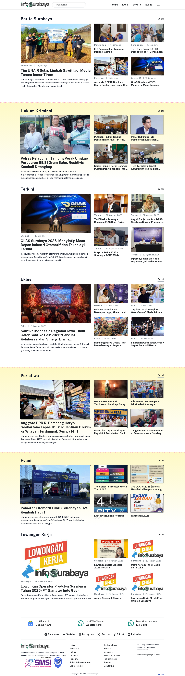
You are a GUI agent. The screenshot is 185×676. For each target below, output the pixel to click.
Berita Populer (76, 666)
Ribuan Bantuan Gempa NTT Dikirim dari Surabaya (147, 403)
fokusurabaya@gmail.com (148, 655)
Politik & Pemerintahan (80, 662)
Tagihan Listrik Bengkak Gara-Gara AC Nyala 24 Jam (146, 311)
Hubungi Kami (110, 659)
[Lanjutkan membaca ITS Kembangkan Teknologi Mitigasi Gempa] (111, 32)
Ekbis (125, 4)
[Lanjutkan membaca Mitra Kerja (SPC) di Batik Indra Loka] (147, 548)
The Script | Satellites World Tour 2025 (110, 488)
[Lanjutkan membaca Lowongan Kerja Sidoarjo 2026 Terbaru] (111, 548)
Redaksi (107, 648)
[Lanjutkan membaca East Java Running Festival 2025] (111, 503)
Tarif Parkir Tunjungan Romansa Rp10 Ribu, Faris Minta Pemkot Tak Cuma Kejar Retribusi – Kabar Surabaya (108, 221)
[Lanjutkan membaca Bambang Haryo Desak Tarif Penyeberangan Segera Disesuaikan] (111, 326)
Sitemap (107, 662)
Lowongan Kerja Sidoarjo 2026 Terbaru (108, 566)
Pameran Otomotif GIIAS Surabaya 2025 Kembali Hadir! (54, 510)
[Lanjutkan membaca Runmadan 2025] (147, 503)
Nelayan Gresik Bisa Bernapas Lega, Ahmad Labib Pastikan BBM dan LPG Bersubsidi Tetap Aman (110, 311)
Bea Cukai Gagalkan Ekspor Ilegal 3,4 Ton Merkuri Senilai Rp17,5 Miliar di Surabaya (110, 432)
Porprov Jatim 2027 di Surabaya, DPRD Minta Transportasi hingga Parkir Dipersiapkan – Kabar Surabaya (109, 254)
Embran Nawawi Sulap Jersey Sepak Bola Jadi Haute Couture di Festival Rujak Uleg (147, 344)
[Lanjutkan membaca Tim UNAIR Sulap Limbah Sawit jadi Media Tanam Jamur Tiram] (56, 43)
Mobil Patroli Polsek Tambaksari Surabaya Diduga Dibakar (110, 403)
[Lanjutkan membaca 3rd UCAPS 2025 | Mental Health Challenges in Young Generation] (147, 474)
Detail (161, 18)
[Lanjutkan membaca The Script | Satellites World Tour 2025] (111, 474)
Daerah (98, 305)
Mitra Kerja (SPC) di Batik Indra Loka (145, 566)
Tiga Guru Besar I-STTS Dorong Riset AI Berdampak (147, 50)
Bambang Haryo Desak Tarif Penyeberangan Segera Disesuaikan (110, 344)
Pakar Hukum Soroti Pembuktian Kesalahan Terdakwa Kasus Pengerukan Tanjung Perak (147, 138)
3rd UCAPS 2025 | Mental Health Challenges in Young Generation (146, 488)
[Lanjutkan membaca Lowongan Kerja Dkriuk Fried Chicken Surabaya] (147, 581)
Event (148, 4)
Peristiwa (99, 78)
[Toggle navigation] (158, 5)
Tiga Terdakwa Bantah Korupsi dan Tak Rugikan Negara (144, 167)
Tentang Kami (110, 645)
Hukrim (73, 652)
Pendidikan (26, 65)
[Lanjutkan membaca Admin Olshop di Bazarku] (111, 581)
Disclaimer (108, 652)
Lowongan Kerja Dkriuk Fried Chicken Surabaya (147, 599)
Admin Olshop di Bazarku (108, 598)
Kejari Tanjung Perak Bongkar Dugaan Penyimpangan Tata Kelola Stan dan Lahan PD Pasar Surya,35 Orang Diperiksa (110, 167)
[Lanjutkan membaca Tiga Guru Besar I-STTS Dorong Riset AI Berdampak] (147, 32)
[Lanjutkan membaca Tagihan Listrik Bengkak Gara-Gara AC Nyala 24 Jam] (147, 293)
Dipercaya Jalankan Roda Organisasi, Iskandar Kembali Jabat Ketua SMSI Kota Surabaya (147, 260)
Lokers (137, 4)
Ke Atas (161, 674)
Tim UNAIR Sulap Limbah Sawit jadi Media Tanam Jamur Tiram (56, 72)
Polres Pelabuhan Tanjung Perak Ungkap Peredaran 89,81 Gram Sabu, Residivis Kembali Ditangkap (54, 162)
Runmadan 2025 (140, 515)
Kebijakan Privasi (112, 655)
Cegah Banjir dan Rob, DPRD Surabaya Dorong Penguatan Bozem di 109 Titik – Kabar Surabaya (147, 221)
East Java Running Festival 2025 (109, 517)
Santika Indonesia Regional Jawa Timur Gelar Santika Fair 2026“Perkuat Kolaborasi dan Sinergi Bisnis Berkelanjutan (53, 335)
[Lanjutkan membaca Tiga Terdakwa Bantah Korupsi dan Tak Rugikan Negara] (147, 154)
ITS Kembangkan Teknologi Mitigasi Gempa (109, 50)
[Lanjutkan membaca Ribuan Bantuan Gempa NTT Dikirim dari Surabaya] (147, 389)
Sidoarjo (98, 560)
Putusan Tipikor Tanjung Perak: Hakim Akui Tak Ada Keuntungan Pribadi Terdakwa (109, 138)
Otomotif (136, 78)
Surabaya (26, 581)
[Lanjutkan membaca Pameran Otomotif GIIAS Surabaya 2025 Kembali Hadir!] (56, 485)
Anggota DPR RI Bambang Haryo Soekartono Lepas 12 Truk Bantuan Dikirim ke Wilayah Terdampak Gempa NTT (109, 83)
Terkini (114, 4)
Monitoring (109, 666)
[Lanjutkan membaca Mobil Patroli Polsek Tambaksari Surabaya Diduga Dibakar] (111, 389)
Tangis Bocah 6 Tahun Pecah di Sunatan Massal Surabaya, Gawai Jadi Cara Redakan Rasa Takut (147, 432)
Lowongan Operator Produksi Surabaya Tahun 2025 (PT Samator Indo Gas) (53, 588)
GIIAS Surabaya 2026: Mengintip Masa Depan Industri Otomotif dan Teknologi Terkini (144, 83)
